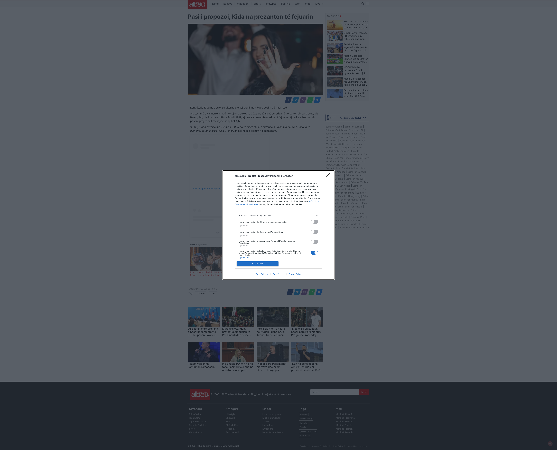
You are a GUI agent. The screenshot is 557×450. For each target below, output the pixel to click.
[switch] (314, 222)
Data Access (278, 274)
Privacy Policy (295, 274)
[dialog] (278, 225)
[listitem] (278, 215)
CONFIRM (257, 264)
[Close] (328, 176)
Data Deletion (262, 274)
